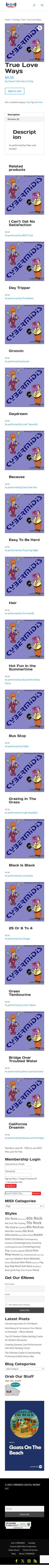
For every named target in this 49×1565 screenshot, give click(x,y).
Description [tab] (14, 114)
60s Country (22, 1219)
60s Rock (38, 102)
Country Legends (17, 1251)
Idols (22, 1255)
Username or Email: (14, 1164)
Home (8, 19)
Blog (14, 1553)
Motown (35, 1258)
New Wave (25, 1262)
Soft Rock (27, 1266)
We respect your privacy (19, 1304)
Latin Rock (9, 1259)
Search (36, 1193)
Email (7, 1294)
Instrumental (30, 1254)
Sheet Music (13, 1550)
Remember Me (15, 1182)
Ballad (20, 1235)
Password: (10, 1171)
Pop (23, 19)
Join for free (16, 1151)
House (16, 1254)
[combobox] (24, 1206)
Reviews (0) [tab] (13, 119)
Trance (29, 1270)
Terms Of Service (30, 1550)
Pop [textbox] (23, 1206)
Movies (7, 1262)
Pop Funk (35, 1262)
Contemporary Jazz (13, 1246)
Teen (23, 1270)
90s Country (16, 1231)
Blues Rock (28, 1235)
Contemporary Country (27, 1242)
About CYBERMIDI (27, 1553)
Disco (28, 1250)
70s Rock (33, 1222)
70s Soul (10, 1227)
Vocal (35, 1270)
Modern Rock (22, 1258)
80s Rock (33, 1227)
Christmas (18, 1239)
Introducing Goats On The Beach (21, 1323)
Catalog (15, 19)
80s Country (21, 1227)
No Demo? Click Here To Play (19, 81)
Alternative (11, 1234)
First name (9, 1284)
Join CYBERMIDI (18, 1543)
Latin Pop (40, 1255)
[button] (39, 27)
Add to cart (14, 91)
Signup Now (11, 1178)
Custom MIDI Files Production (23, 1546)
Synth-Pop (15, 1270)
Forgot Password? (28, 1178)
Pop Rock (15, 1266)
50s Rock (11, 1218)
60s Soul (9, 1223)
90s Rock (28, 1231)
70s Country (20, 1223)
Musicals (15, 1262)
